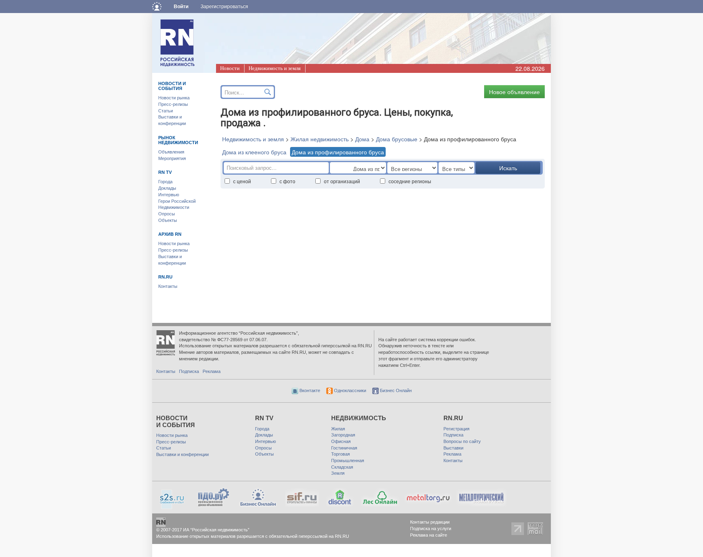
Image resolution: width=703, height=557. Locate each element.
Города (165, 181)
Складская (342, 467)
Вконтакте (309, 390)
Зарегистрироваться (224, 6)
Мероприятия (172, 158)
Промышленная (347, 460)
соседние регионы (410, 181)
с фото (287, 181)
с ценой (242, 181)
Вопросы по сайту (462, 441)
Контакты (167, 286)
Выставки (453, 447)
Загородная (343, 434)
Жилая (338, 428)
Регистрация (456, 428)
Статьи (165, 110)
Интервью (168, 194)
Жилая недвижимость (319, 139)
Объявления (171, 151)
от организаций (342, 181)
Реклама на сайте (428, 535)
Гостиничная (344, 447)
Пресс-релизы (173, 104)
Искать (508, 168)
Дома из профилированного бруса (338, 152)
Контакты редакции (430, 522)
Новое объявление (514, 92)
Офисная (341, 441)
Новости (230, 68)
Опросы (166, 213)
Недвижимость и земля (275, 68)
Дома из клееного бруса (254, 152)
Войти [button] (181, 6)
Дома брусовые (396, 139)
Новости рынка (174, 97)
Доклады (167, 188)
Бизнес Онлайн (395, 390)
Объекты (167, 220)
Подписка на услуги (430, 528)
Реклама (212, 371)
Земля (338, 473)
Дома (362, 139)
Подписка (189, 371)
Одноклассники (349, 390)
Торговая (340, 454)
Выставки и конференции (182, 454)
